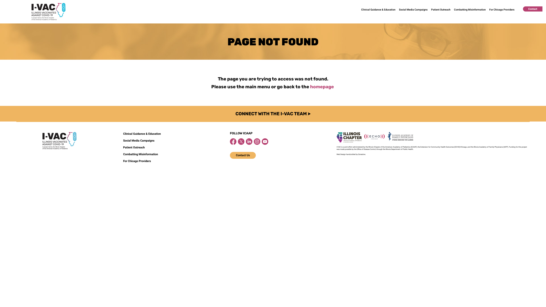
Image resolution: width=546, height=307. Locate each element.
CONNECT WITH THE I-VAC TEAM (271, 113)
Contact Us (243, 155)
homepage (322, 86)
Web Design (341, 154)
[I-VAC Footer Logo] (59, 133)
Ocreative (361, 154)
